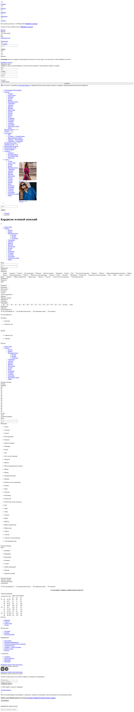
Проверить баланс (6, 683)
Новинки (7, 620)
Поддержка (7, 640)
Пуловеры (11, 118)
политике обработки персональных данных (41, 698)
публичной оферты (24, 85)
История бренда (9, 658)
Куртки (10, 111)
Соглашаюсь (4, 700)
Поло (9, 116)
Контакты (7, 661)
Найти (3, 49)
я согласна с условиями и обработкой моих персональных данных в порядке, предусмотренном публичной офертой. (45, 85)
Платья (10, 113)
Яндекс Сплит (8, 649)
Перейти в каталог (6, 62)
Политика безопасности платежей (15, 644)
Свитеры (11, 123)
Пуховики (11, 120)
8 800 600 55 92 (5, 38)
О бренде (7, 656)
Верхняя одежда (13, 102)
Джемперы (11, 103)
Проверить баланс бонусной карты (12, 664)
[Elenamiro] (4, 41)
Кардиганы (11, 110)
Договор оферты (6, 690)
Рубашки (11, 121)
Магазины (7, 660)
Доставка (7, 631)
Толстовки (11, 124)
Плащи (10, 115)
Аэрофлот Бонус (9, 645)
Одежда (10, 179)
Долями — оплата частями (12, 647)
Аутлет (6, 625)
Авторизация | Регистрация (12, 90)
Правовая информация (11, 642)
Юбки (10, 128)
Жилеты (10, 108)
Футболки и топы (13, 126)
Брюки (10, 100)
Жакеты (10, 106)
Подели (6, 650)
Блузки (10, 98)
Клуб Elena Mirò (9, 634)
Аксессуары (11, 163)
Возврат (6, 633)
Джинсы (10, 105)
